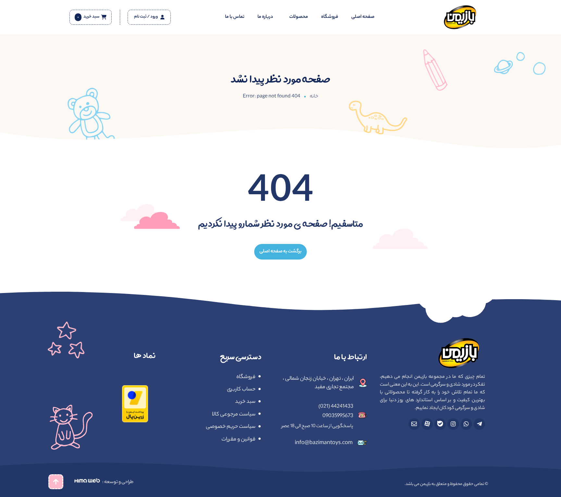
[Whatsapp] (466, 424)
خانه (314, 97)
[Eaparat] (427, 424)
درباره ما (265, 17)
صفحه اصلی (362, 17)
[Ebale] (440, 424)
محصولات (298, 17)
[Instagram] (453, 424)
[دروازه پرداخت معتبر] (135, 420)
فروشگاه (329, 17)
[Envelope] (414, 424)
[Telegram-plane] (479, 424)
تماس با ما (234, 17)
